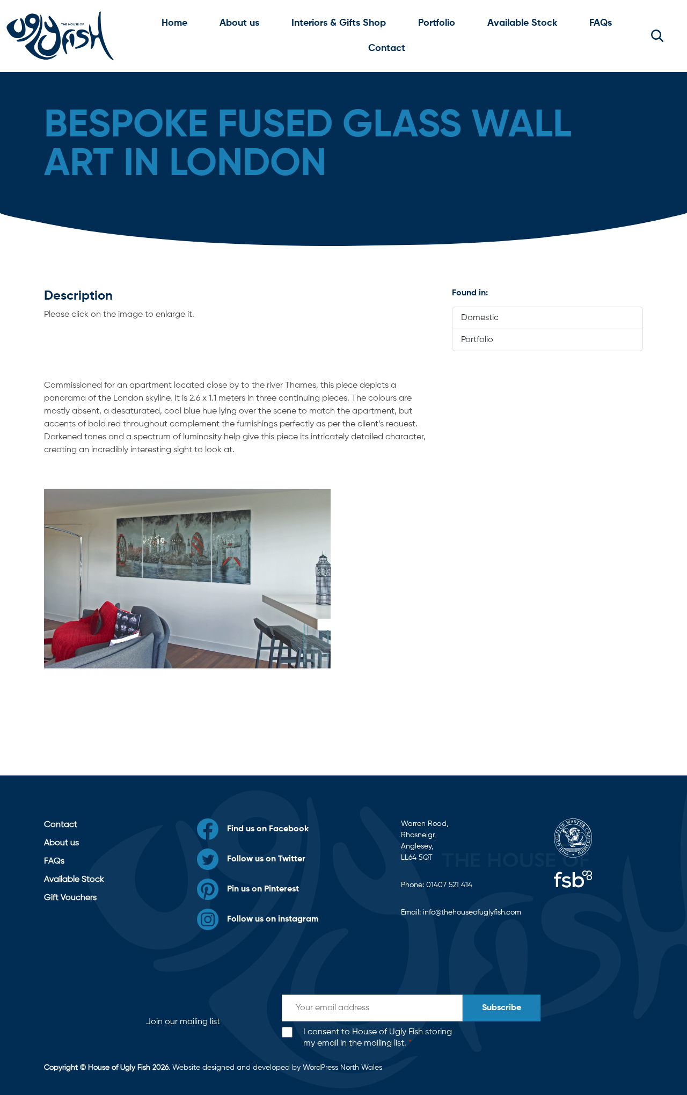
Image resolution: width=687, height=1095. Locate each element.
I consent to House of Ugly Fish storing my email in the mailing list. (377, 1038)
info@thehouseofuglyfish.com (472, 912)
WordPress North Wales (342, 1067)
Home (174, 23)
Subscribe (501, 1008)
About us (239, 23)
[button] (657, 36)
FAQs (600, 23)
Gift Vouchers (70, 898)
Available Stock (522, 23)
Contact (386, 48)
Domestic (480, 318)
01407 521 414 (449, 885)
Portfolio (436, 23)
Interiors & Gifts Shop (338, 23)
